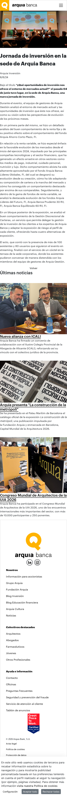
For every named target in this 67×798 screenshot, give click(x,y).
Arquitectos (13, 633)
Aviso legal (11, 743)
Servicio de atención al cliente (24, 703)
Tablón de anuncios (18, 710)
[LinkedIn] (30, 562)
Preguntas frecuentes (19, 690)
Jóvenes (11, 653)
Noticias (11, 615)
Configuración (10, 791)
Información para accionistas (24, 576)
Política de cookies (15, 749)
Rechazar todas (51, 791)
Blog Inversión (15, 595)
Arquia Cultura (15, 608)
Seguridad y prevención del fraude (27, 697)
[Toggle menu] (61, 5)
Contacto (12, 677)
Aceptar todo (30, 791)
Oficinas (11, 684)
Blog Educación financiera (22, 602)
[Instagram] (37, 562)
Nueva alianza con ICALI (20, 336)
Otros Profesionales (18, 659)
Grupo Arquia (14, 582)
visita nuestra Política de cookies (37, 785)
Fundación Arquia (17, 589)
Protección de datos (16, 755)
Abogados (12, 640)
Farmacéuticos (15, 646)
